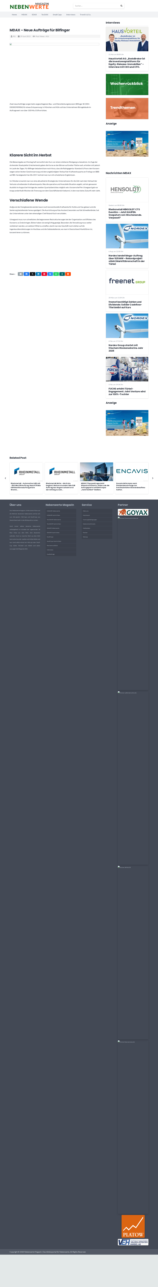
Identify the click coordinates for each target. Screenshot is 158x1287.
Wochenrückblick (52, 545)
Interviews (50, 550)
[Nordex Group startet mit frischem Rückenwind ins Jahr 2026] (127, 326)
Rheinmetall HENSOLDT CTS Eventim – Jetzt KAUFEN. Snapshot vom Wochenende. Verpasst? (125, 213)
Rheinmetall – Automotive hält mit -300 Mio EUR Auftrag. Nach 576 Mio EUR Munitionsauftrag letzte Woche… (26, 486)
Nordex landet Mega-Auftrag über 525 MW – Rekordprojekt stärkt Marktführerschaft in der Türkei (127, 260)
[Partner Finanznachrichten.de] (133, 603)
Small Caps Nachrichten (54, 541)
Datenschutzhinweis (89, 524)
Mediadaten (86, 528)
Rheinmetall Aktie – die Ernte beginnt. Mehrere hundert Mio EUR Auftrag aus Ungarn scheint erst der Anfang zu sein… (60, 486)
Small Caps (50, 537)
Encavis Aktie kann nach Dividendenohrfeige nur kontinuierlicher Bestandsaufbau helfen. (130, 486)
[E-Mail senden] (20, 274)
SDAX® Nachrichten (53, 532)
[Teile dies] (26, 274)
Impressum (86, 515)
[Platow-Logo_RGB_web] (133, 1226)
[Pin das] (44, 274)
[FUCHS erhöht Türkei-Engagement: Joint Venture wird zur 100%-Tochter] (127, 369)
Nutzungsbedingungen (90, 519)
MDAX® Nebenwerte (53, 511)
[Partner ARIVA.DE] (133, 952)
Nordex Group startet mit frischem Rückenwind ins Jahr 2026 (126, 348)
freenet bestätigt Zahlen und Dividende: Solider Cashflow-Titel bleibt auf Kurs (125, 304)
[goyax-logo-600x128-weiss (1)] (133, 512)
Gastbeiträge (51, 554)
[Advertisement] (55, 131)
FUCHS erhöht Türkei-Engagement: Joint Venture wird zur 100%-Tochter (127, 391)
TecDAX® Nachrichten (54, 524)
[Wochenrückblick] (127, 84)
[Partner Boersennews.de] (133, 1127)
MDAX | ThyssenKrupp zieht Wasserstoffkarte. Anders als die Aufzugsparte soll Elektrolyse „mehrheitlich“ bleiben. (95, 486)
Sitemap (85, 537)
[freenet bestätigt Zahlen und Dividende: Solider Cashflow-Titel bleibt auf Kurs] (127, 282)
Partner (85, 532)
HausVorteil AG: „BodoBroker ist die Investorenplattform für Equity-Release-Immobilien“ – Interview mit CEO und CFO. (127, 63)
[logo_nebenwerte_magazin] (29, 5)
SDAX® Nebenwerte (53, 528)
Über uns (85, 511)
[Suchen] (121, 6)
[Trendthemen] (127, 108)
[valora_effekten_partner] (133, 1242)
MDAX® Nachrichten (53, 515)
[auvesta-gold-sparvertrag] (127, 144)
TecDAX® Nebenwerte (54, 519)
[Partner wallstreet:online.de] (133, 778)
